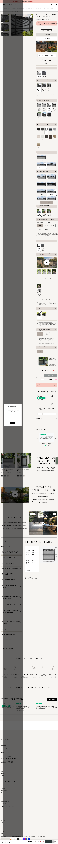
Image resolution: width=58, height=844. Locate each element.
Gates (2, 771)
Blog (1, 829)
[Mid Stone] (24, 475)
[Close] (56, 456)
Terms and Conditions (31, 836)
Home (2, 11)
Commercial (3, 811)
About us (2, 822)
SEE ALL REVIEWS (52, 699)
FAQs (1, 818)
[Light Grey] (23, 475)
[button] (9, 838)
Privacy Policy (26, 836)
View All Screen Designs (46, 202)
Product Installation (47, 38)
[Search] (51, 5)
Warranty (2, 792)
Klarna (2, 794)
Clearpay (2, 796)
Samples (56, 461)
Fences (2, 764)
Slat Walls (2, 775)
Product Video (47, 34)
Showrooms (2, 809)
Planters (2, 769)
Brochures (2, 831)
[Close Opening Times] (20, 405)
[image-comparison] (43, 523)
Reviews (2, 824)
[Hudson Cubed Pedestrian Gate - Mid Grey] (24, 460)
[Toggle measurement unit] (48, 222)
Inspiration (2, 813)
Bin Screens (3, 773)
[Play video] (47, 262)
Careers (2, 833)
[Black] (1, 475)
